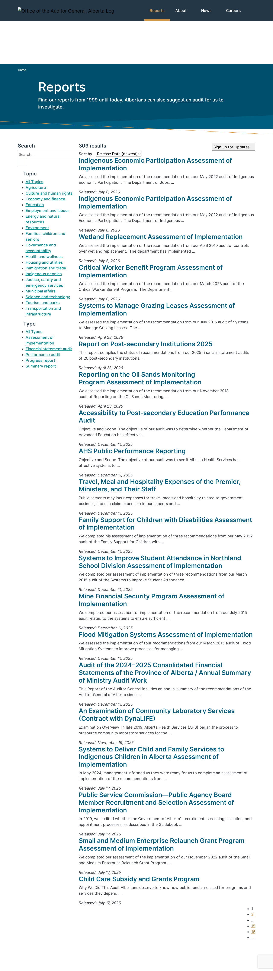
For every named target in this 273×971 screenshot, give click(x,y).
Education (35, 205)
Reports (157, 10)
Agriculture (36, 187)
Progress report (40, 360)
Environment (37, 228)
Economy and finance (45, 199)
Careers (234, 10)
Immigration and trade (46, 268)
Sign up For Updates (147, 957)
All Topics (34, 181)
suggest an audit (185, 100)
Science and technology (48, 297)
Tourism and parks (43, 302)
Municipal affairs (41, 291)
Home (22, 70)
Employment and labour (47, 210)
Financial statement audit (49, 349)
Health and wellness (44, 256)
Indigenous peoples (44, 274)
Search (26, 146)
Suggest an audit (41, 958)
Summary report (41, 366)
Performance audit (43, 354)
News (207, 10)
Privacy (32, 964)
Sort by (85, 154)
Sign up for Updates (232, 147)
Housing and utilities (44, 262)
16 (253, 931)
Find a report (37, 953)
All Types (34, 331)
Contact (33, 947)
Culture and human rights (49, 193)
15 (253, 926)
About (181, 10)
